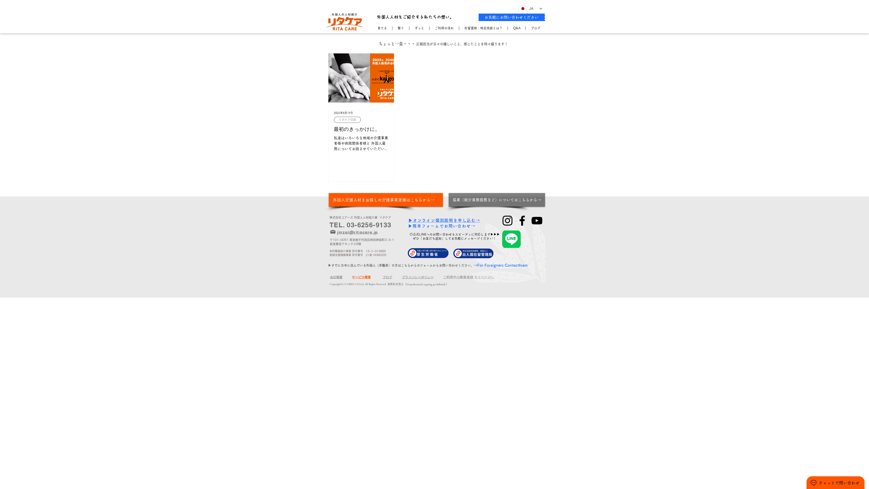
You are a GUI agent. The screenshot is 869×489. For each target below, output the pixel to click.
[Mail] (333, 232)
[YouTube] (537, 220)
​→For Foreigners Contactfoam (500, 265)
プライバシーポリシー (418, 277)
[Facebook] (522, 220)
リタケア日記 (347, 119)
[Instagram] (507, 220)
